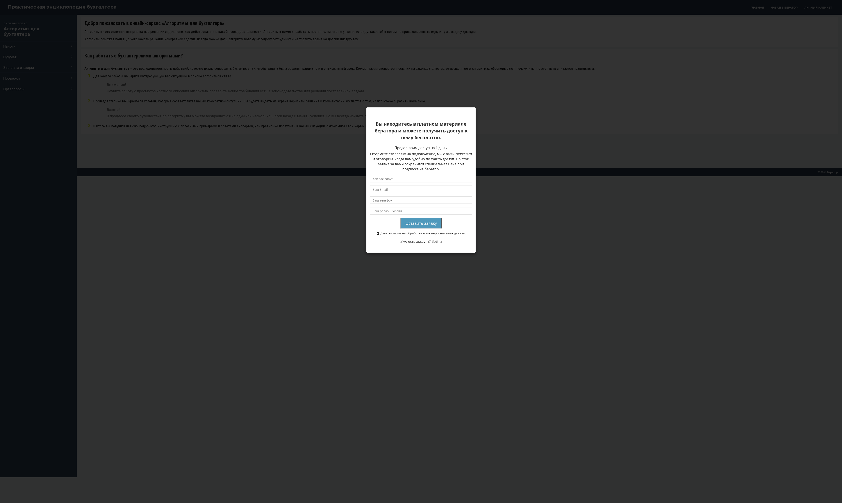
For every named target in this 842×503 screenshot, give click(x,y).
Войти (437, 241)
